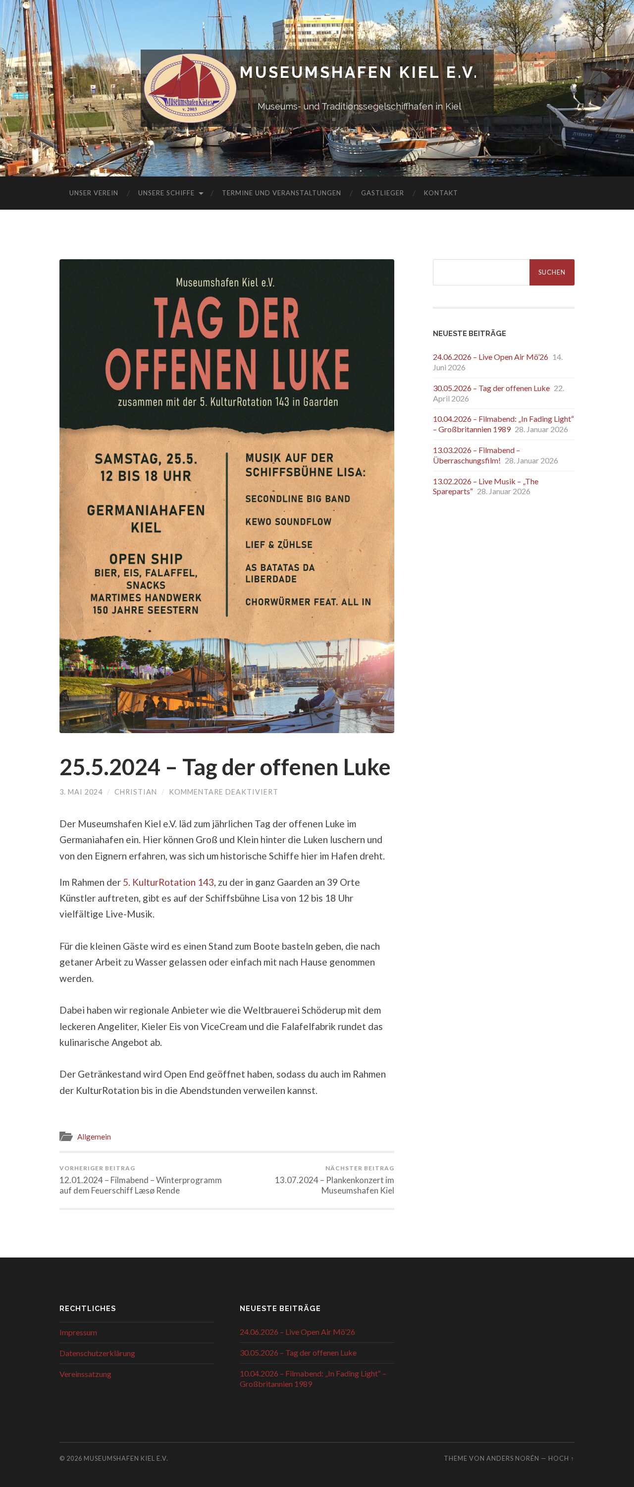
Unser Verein (93, 193)
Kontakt (441, 193)
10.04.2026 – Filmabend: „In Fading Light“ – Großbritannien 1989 (503, 424)
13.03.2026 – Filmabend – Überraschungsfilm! (476, 455)
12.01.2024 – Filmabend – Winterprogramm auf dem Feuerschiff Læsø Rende (140, 1180)
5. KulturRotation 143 (168, 882)
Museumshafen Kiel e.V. (359, 72)
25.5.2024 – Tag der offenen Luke (225, 766)
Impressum (78, 1332)
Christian (135, 792)
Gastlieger (382, 193)
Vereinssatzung (85, 1373)
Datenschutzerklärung (97, 1353)
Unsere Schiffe (166, 193)
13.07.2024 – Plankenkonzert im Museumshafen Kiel (334, 1180)
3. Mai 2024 (81, 792)
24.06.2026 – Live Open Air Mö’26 (490, 356)
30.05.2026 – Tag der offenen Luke (491, 388)
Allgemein (94, 1136)
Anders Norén (512, 1458)
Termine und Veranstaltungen (281, 193)
